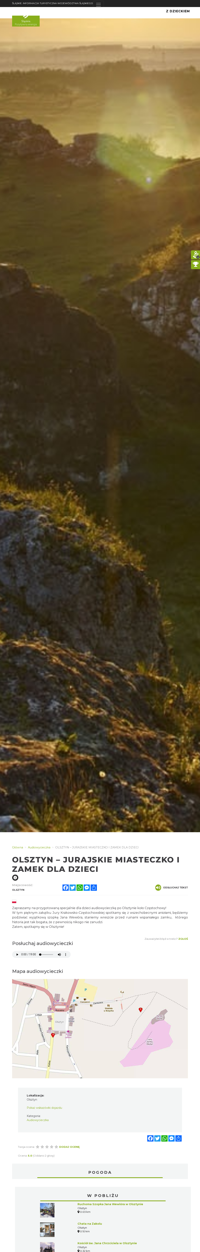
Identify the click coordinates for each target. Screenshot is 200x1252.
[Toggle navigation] (98, 5)
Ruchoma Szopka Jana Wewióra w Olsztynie (110, 1204)
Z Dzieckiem (178, 11)
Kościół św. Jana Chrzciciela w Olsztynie (107, 1243)
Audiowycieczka (38, 1120)
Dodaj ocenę (69, 1146)
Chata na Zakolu (90, 1223)
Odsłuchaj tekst (175, 887)
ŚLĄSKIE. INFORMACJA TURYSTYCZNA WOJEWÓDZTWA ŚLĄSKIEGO (52, 3)
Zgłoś (183, 938)
